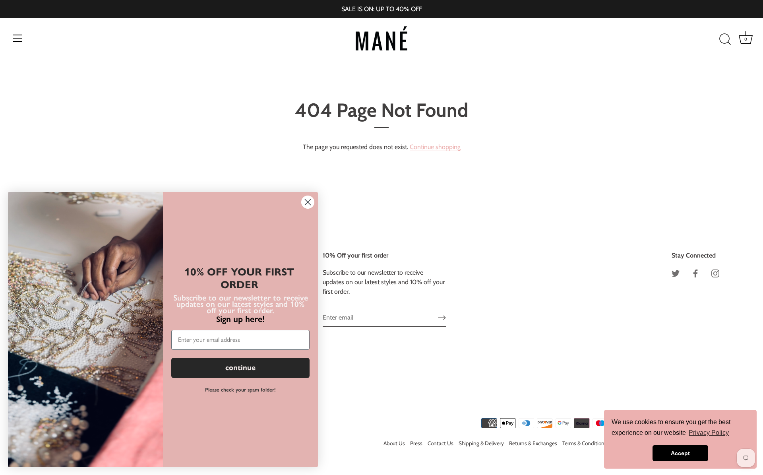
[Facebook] (695, 272)
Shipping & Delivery (481, 443)
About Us (394, 443)
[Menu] (17, 38)
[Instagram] (715, 272)
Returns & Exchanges (533, 443)
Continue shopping (435, 147)
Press (416, 443)
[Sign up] (442, 318)
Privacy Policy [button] (709, 432)
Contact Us (440, 443)
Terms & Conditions (584, 443)
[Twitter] (676, 272)
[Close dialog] (308, 202)
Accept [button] (680, 453)
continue (240, 367)
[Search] (725, 39)
